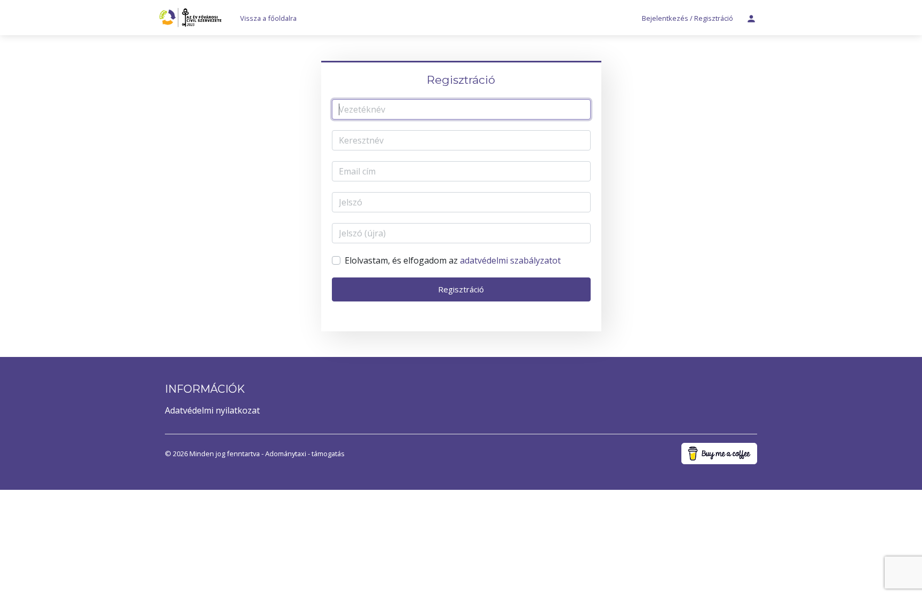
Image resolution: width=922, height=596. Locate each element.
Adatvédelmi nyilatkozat (212, 410)
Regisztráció (461, 289)
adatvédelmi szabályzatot (510, 260)
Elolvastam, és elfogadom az (453, 260)
